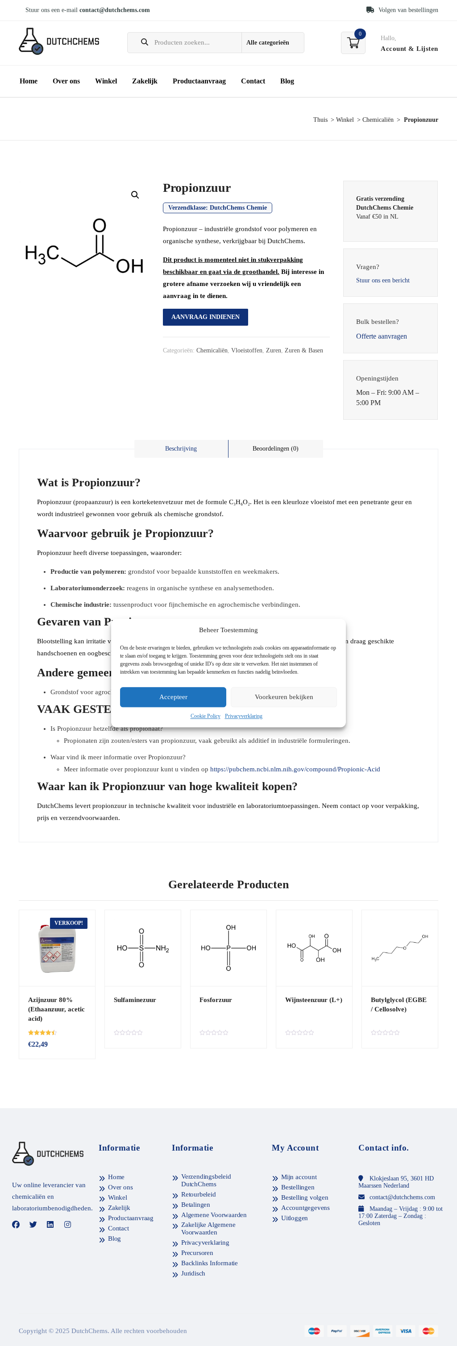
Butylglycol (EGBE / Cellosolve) (399, 1004)
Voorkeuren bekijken (284, 697)
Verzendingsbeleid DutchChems (206, 1180)
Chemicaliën (378, 119)
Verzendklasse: (217, 207)
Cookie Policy (205, 716)
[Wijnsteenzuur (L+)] (314, 948)
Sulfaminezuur (135, 999)
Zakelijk (145, 81)
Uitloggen (294, 1218)
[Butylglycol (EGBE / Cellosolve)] (400, 948)
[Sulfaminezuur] (143, 948)
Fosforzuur (215, 999)
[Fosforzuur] (228, 948)
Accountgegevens (305, 1207)
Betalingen (195, 1204)
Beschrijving (181, 448)
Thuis (320, 119)
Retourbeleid (198, 1194)
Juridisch (193, 1273)
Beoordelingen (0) (276, 448)
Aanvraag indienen (205, 317)
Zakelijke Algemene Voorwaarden (208, 1228)
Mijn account (299, 1176)
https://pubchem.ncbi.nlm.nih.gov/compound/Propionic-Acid (295, 769)
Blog (287, 81)
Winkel (106, 81)
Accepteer (173, 697)
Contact (253, 81)
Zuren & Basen (304, 350)
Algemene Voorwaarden (214, 1214)
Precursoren (197, 1252)
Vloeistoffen (246, 350)
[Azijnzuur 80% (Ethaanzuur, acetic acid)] (57, 948)
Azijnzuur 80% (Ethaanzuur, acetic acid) (56, 1009)
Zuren (273, 350)
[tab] (181, 449)
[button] (135, 195)
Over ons (66, 81)
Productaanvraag (199, 81)
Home (28, 81)
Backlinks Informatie (209, 1263)
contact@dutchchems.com (114, 10)
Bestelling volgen (304, 1197)
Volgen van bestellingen (407, 10)
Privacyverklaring (243, 716)
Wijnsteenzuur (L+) (313, 999)
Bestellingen (298, 1187)
